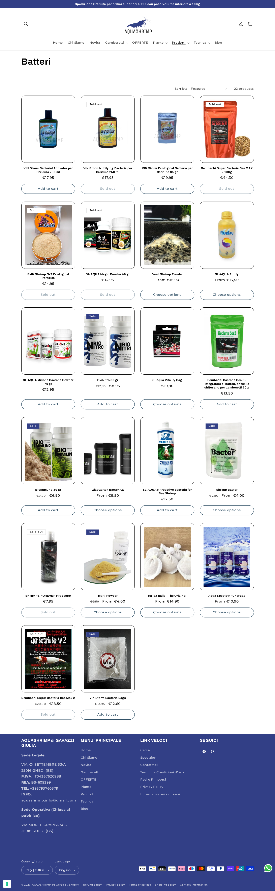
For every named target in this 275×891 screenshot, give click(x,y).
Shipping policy (165, 884)
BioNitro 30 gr (107, 380)
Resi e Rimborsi (153, 779)
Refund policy (92, 884)
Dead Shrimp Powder (167, 274)
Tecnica (87, 801)
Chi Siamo (89, 757)
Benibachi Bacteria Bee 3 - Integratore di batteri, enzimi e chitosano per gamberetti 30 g (226, 383)
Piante (86, 787)
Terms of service (140, 884)
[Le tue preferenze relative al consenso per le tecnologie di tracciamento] (7, 884)
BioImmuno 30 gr (48, 489)
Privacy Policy (151, 787)
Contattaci (149, 765)
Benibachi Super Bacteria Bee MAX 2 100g (227, 170)
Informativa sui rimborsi (160, 794)
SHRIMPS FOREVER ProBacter (48, 595)
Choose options (167, 295)
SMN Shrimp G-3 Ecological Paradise (48, 276)
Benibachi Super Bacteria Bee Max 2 (48, 697)
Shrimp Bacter (227, 489)
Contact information (194, 884)
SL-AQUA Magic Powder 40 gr (108, 274)
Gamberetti (90, 772)
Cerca (145, 750)
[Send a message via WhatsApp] (268, 868)
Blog (84, 809)
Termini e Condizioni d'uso (162, 772)
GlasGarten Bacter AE (108, 489)
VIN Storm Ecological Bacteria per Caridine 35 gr (167, 170)
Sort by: (181, 89)
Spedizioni (148, 757)
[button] (26, 23)
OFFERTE (88, 779)
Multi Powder (108, 595)
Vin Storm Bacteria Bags (108, 697)
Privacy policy (115, 884)
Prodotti (87, 794)
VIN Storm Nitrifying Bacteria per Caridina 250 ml (107, 170)
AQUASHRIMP (41, 884)
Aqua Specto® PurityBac (226, 595)
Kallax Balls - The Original (167, 595)
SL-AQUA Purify (227, 274)
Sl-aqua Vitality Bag (167, 380)
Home (86, 750)
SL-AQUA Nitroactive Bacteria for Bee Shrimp (167, 491)
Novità (86, 765)
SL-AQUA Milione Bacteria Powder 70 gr (48, 381)
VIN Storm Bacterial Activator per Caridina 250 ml (48, 170)
